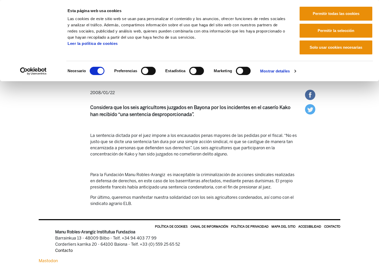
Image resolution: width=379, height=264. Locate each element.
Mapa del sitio (283, 226)
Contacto (332, 226)
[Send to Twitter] (310, 108)
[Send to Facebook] (310, 94)
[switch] (148, 71)
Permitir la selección (336, 30)
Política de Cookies (171, 226)
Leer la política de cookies (93, 43)
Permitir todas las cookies (336, 13)
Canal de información (209, 226)
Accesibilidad (309, 226)
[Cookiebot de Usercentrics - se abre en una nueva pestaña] (33, 71)
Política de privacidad (250, 226)
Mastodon (48, 260)
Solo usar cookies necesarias (336, 47)
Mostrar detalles (275, 71)
